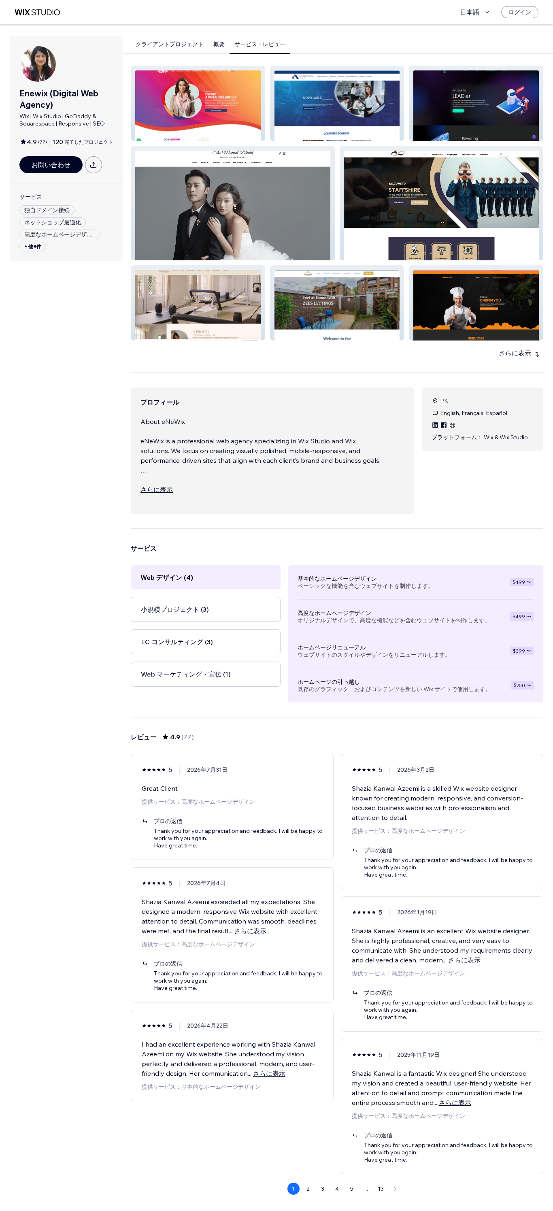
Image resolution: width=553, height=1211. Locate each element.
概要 (219, 44)
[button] (198, 103)
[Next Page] (395, 1189)
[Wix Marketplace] (37, 12)
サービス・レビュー (259, 44)
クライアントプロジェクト (170, 44)
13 (381, 1188)
